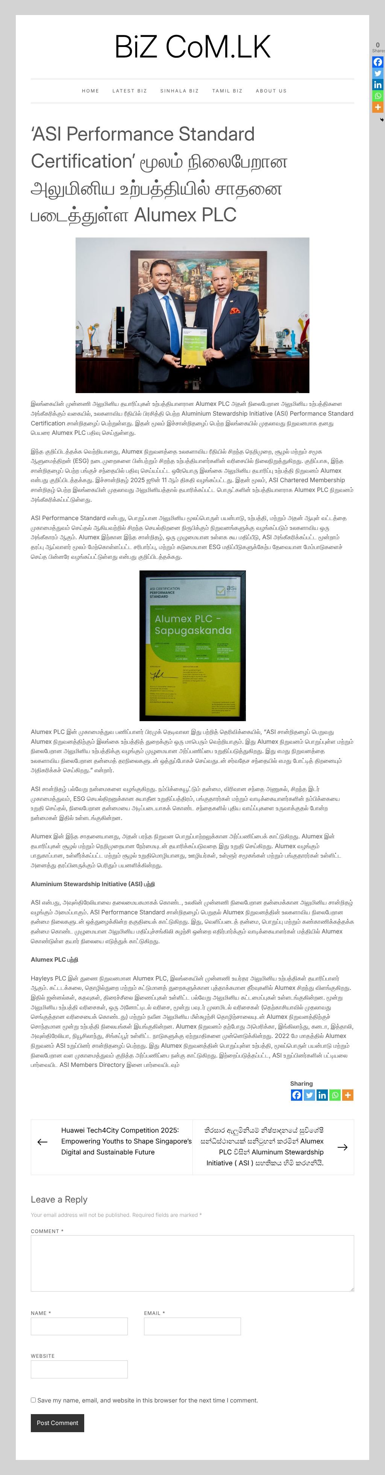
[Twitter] (309, 1095)
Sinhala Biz (180, 91)
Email (154, 1313)
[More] (347, 1095)
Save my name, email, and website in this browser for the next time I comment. (147, 1400)
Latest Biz (129, 91)
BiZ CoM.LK (192, 46)
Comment (47, 1231)
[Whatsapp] (335, 1095)
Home (91, 91)
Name (41, 1313)
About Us (271, 91)
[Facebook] (296, 1095)
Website (43, 1356)
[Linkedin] (322, 1095)
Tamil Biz (227, 91)
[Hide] (382, 120)
